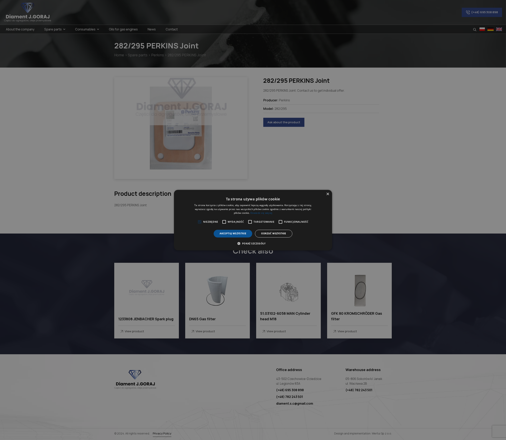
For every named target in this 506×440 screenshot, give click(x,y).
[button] (252, 243)
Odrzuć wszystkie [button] (273, 233)
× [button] (327, 193)
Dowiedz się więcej (261, 213)
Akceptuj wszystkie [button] (233, 233)
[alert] (253, 220)
